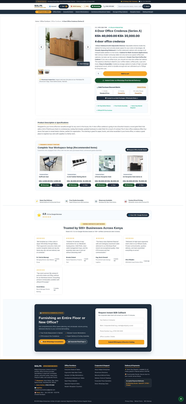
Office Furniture (45, 21)
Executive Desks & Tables (72, 369)
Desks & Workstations (82, 12)
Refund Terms (139, 401)
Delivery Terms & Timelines (103, 378)
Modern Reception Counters (73, 386)
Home (37, 21)
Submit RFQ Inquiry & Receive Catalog (121, 342)
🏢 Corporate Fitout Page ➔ (77, 341)
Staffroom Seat (44, 177)
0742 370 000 (49, 385)
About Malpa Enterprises (102, 369)
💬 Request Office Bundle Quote (137, 150)
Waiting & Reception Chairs (151, 12)
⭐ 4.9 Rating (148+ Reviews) (129, 1)
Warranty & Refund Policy (102, 375)
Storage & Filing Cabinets (120, 12)
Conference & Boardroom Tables (100, 12)
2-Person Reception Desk (103, 177)
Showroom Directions (101, 372)
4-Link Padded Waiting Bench (76, 177)
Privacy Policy (129, 401)
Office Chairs (57, 12)
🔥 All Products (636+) (43, 12)
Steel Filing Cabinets (71, 381)
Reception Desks (135, 12)
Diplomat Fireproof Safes (72, 383)
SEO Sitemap (148, 401)
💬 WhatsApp (45, 185)
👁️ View (57, 185)
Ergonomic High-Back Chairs (73, 372)
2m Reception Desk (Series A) (132, 177)
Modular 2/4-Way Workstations (74, 375)
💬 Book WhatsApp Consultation (52, 341)
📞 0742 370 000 (109, 6)
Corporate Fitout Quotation (103, 381)
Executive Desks (68, 12)
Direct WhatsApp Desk (101, 383)
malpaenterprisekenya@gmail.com (44, 390)
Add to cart (125, 74)
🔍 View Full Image (83, 64)
